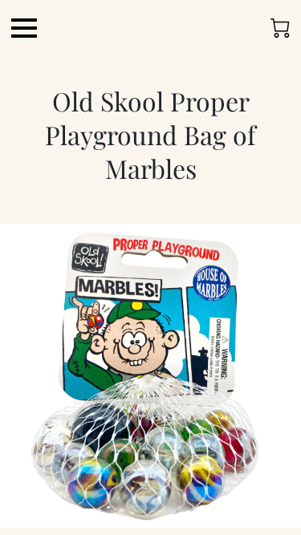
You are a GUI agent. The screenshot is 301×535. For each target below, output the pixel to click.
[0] (280, 28)
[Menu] (24, 28)
